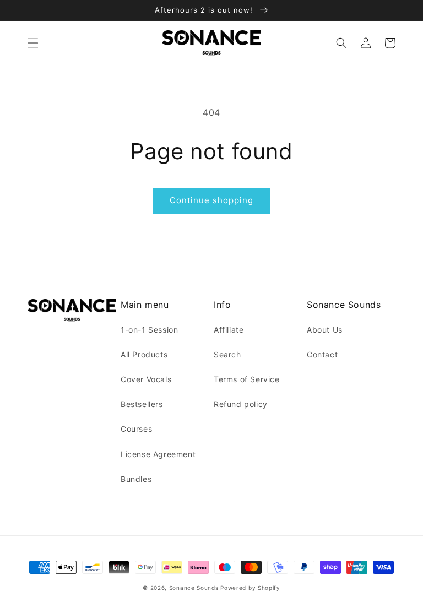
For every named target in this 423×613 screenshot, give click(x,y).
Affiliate (228, 329)
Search (227, 354)
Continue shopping (211, 200)
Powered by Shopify (250, 587)
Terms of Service (247, 379)
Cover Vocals (146, 379)
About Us (325, 329)
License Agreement (158, 454)
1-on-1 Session (149, 329)
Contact (322, 354)
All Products (144, 354)
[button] (33, 43)
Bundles (136, 479)
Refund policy (241, 404)
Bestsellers (142, 404)
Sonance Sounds (194, 587)
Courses (136, 428)
